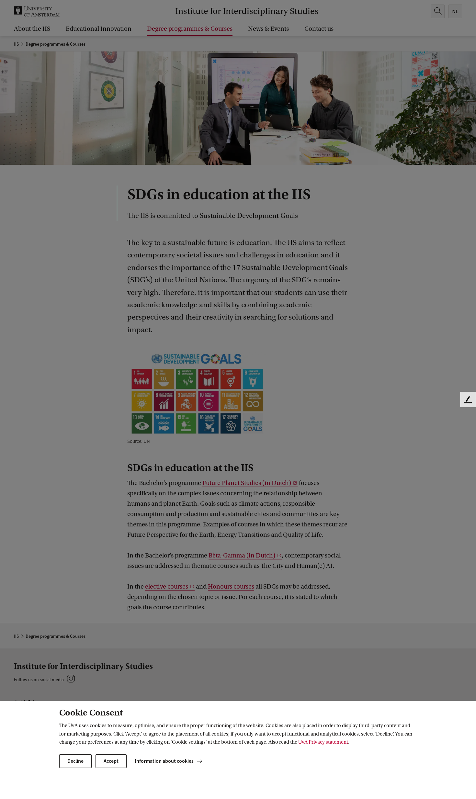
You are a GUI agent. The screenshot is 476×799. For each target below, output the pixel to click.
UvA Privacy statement (323, 742)
